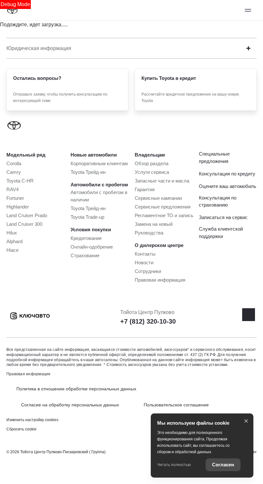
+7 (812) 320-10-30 (148, 321)
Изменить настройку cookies (32, 420)
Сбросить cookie (21, 429)
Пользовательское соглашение (176, 404)
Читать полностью (174, 465)
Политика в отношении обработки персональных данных (76, 388)
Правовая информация (28, 374)
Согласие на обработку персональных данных (70, 404)
